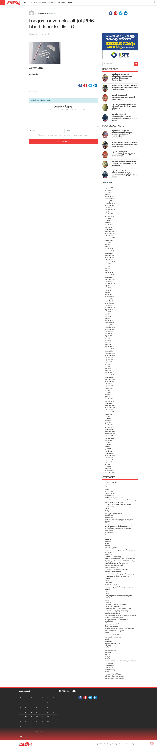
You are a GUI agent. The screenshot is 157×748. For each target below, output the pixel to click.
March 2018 (108, 373)
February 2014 (109, 470)
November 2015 (110, 434)
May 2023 (108, 244)
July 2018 (107, 364)
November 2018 (110, 355)
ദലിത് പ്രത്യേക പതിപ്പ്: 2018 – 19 (116, 563)
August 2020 (109, 310)
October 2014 (109, 457)
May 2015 (108, 447)
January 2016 (109, 429)
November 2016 (110, 407)
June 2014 (108, 466)
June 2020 (108, 314)
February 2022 (109, 275)
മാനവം (107, 633)
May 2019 (108, 342)
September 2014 (110, 460)
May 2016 (108, 420)
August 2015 (108, 440)
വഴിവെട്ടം (108, 652)
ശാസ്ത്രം (107, 656)
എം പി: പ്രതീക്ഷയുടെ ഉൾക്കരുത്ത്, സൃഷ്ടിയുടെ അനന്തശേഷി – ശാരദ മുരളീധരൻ (124, 107)
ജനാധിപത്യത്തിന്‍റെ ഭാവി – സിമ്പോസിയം (120, 559)
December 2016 (110, 405)
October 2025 (109, 207)
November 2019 (110, 329)
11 (25, 712)
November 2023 (110, 233)
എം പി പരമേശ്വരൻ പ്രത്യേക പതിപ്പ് (118, 526)
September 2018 (110, 360)
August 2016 (109, 414)
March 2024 (109, 225)
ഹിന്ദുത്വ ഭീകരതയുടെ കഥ (114, 676)
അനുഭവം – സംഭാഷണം (113, 513)
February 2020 (109, 323)
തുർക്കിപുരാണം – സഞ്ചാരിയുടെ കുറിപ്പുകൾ (121, 561)
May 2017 (108, 394)
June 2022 (108, 266)
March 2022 (109, 273)
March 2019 (108, 347)
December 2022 (110, 255)
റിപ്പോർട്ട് (108, 646)
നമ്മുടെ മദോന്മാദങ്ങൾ (113, 572)
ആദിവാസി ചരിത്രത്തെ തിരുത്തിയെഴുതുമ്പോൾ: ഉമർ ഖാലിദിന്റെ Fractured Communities (122, 77)
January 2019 (109, 351)
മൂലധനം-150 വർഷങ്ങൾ (113, 637)
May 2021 (108, 290)
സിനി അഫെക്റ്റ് (110, 670)
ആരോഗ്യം (109, 517)
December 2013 (110, 473)
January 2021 (109, 299)
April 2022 (108, 270)
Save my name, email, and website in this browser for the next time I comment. (64, 135)
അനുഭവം (108, 511)
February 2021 (109, 296)
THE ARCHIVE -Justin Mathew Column (118, 504)
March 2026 (109, 196)
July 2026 (108, 190)
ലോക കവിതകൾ (110, 650)
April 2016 (108, 423)
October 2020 (109, 305)
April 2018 (108, 370)
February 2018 (109, 375)
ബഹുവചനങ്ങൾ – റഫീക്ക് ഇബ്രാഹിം (118, 619)
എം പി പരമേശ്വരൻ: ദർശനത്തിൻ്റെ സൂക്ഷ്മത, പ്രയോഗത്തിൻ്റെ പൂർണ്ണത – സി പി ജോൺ (124, 117)
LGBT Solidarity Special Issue (114, 498)
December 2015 (110, 431)
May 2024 (108, 223)
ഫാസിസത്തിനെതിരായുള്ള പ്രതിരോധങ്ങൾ (120, 615)
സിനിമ (107, 672)
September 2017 (110, 386)
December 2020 (110, 301)
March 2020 (109, 320)
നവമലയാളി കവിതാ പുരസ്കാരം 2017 (117, 576)
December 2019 (110, 327)
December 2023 (110, 231)
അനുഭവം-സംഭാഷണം (47, 3)
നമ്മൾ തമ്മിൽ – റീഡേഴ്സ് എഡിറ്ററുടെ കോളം (120, 574)
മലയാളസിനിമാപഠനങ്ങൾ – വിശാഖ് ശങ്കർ (119, 628)
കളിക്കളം (108, 541)
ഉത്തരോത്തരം (110, 524)
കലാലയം (108, 539)
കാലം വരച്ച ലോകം (111, 548)
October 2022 (109, 260)
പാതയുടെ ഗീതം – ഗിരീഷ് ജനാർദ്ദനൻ (118, 609)
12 (31, 712)
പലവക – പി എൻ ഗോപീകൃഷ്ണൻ (116, 604)
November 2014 (110, 455)
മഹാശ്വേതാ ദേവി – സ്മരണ (114, 630)
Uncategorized (109, 506)
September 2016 (110, 412)
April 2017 (108, 397)
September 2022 (110, 262)
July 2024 (108, 218)
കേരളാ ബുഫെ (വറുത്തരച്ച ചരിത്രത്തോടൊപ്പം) (121, 550)
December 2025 (110, 203)
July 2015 (107, 442)
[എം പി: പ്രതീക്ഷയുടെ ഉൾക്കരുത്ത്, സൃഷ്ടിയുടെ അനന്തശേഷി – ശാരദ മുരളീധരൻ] (105, 107)
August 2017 (108, 388)
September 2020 (110, 307)
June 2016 (108, 418)
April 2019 (108, 344)
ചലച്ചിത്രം (108, 554)
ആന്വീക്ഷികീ (109, 515)
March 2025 (109, 214)
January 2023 (109, 253)
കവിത (107, 543)
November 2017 (110, 381)
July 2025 (108, 212)
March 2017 (108, 399)
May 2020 (108, 316)
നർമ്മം (107, 593)
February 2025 (109, 216)
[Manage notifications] (152, 743)
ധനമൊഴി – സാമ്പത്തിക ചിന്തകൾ (116, 569)
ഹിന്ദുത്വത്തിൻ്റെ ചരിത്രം (114, 678)
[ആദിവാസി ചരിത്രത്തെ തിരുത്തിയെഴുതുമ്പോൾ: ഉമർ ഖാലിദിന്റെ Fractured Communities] (105, 78)
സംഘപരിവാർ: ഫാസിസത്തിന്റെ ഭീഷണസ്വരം (121, 661)
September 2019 (110, 334)
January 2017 (109, 403)
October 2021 (109, 281)
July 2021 (107, 286)
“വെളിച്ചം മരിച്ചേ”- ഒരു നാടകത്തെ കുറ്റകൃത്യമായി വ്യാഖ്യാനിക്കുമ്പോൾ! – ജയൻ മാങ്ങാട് (125, 88)
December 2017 (110, 379)
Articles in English (111, 482)
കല (106, 537)
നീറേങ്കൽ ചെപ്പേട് (111, 585)
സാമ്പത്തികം (109, 665)
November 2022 (110, 257)
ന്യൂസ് (107, 591)
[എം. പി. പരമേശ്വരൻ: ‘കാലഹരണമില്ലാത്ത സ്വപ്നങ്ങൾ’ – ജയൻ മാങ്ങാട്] (105, 98)
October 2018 (109, 357)
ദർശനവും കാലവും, (112, 567)
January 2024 (109, 229)
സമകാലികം (109, 663)
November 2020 (110, 303)
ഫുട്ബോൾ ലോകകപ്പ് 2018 (114, 617)
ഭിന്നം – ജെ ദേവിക (111, 626)
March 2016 (109, 425)
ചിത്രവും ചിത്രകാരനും (113, 556)
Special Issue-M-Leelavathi (114, 502)
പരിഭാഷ (108, 602)
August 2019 (108, 336)
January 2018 (109, 377)
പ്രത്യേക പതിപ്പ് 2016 (112, 613)
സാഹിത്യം (109, 667)
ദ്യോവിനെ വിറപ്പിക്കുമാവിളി (114, 565)
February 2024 (109, 227)
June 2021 (108, 288)
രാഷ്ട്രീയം (108, 641)
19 (31, 717)
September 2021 (110, 283)
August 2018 (108, 362)
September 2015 (110, 438)
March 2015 (108, 451)
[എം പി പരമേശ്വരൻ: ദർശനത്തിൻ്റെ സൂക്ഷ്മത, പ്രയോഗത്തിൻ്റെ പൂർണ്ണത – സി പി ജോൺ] (105, 118)
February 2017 (109, 401)
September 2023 (110, 238)
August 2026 (109, 188)
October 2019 (109, 331)
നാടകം (107, 578)
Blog (106, 485)
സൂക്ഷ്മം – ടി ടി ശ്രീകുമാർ (113, 674)
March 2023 (109, 249)
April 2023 (108, 246)
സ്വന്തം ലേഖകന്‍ (42, 13)
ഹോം (26, 3)
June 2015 (108, 444)
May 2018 (108, 368)
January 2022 (109, 277)
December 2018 (110, 353)
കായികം (108, 546)
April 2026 (108, 194)
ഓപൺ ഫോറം (110, 532)
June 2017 (108, 392)
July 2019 (107, 338)
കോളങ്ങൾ (62, 3)
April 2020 (108, 318)
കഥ (106, 535)
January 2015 (109, 453)
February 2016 (109, 427)
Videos (107, 509)
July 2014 (107, 464)
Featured (107, 489)
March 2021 (108, 294)
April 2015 (108, 449)
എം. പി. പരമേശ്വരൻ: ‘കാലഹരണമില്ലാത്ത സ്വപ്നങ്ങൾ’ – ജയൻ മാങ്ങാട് (124, 97)
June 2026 (108, 192)
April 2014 (108, 468)
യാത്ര (107, 639)
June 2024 (108, 220)
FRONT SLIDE (109, 491)
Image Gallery (109, 496)
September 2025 (110, 210)
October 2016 (109, 410)
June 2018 (108, 366)
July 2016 (108, 416)
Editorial (107, 487)
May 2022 (108, 268)
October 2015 (109, 436)
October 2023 (109, 236)
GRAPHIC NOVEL (110, 493)
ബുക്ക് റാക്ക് (109, 622)
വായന (107, 654)
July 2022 (108, 264)
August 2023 (109, 240)
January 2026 (109, 201)
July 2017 (107, 390)
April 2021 (108, 292)
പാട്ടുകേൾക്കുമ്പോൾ (112, 606)
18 (26, 717)
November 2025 (110, 205)
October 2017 (109, 384)
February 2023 (109, 251)
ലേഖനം (34, 3)
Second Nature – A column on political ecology (120, 500)
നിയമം (107, 580)
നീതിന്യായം (109, 582)
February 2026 (109, 199)
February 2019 (109, 349)
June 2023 (108, 242)
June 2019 (108, 340)
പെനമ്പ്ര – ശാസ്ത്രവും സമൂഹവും (116, 611)
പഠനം (107, 600)
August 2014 (108, 462)
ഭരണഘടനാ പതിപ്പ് (111, 624)
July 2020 (108, 312)
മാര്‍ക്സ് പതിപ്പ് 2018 (112, 635)
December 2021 (110, 279)
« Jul (20, 737)
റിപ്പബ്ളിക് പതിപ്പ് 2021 (112, 643)
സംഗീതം (108, 659)
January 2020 (109, 325)
